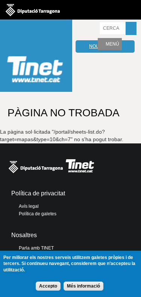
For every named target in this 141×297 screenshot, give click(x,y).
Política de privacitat (38, 193)
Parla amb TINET (36, 248)
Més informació (83, 286)
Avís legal (29, 206)
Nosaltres (24, 235)
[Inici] (36, 57)
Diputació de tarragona (33, 9)
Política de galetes (37, 213)
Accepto (48, 286)
